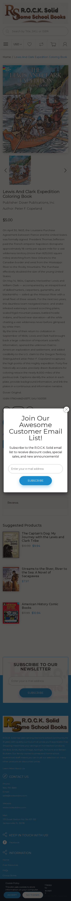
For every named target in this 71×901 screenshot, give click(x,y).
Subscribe (36, 480)
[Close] (66, 409)
